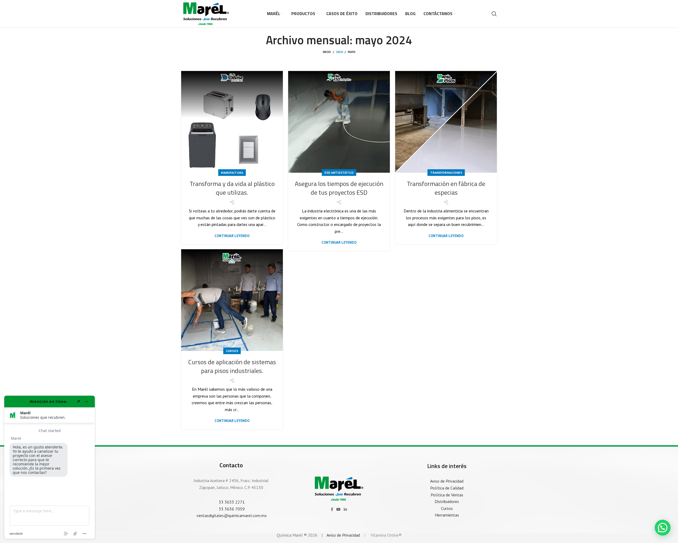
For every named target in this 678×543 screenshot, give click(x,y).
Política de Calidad (446, 488)
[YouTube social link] (338, 509)
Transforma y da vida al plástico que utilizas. (232, 188)
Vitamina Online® (385, 535)
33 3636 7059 (231, 508)
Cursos (232, 351)
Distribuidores (447, 501)
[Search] (494, 13)
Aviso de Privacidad (446, 481)
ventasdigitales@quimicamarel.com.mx (231, 515)
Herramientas (447, 515)
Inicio (327, 52)
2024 (339, 52)
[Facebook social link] (332, 509)
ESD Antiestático (339, 173)
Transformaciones (446, 173)
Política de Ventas (447, 494)
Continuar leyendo (232, 236)
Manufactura (232, 173)
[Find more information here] (49, 467)
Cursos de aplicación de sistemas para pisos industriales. (232, 366)
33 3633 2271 (231, 502)
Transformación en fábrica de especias (446, 188)
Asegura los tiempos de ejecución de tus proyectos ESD (339, 188)
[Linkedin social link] (345, 509)
